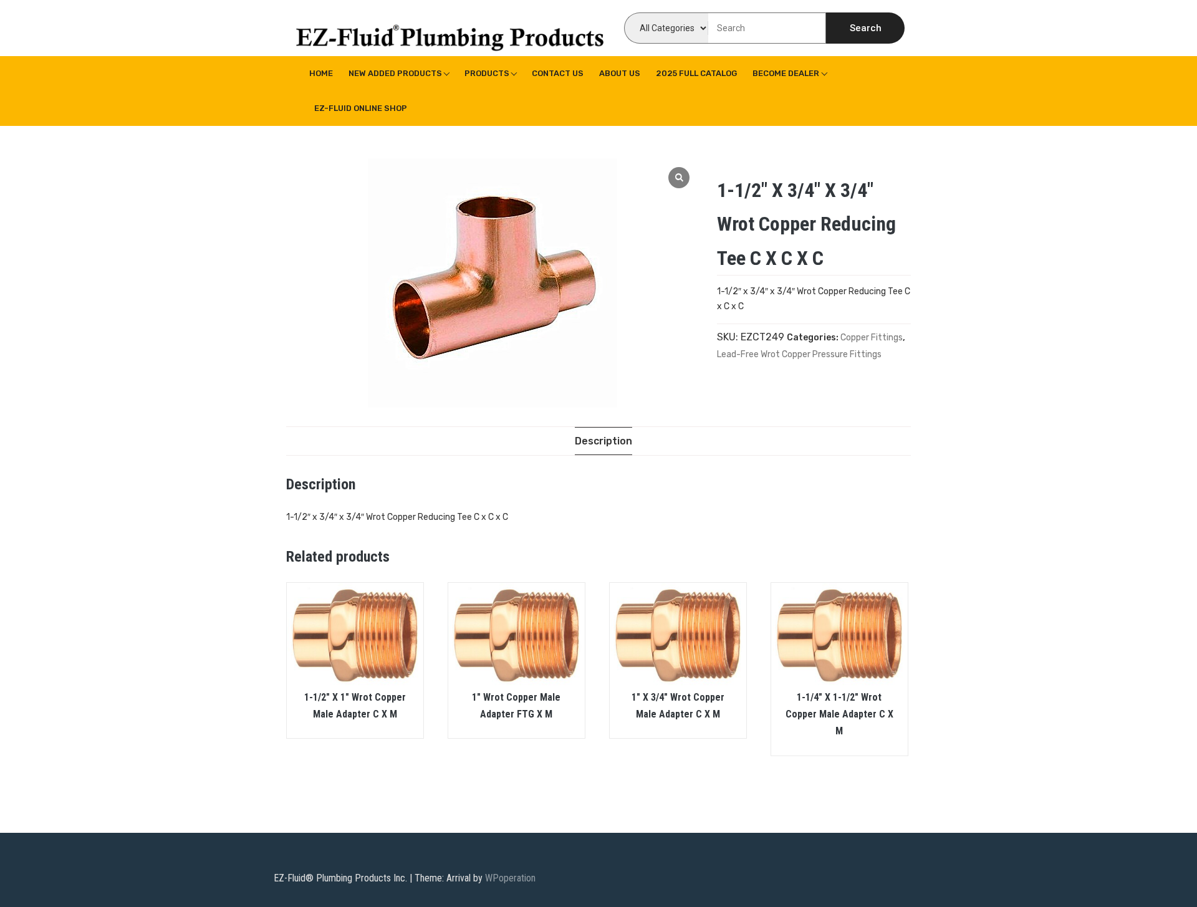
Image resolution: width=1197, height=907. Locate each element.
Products (486, 73)
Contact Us (558, 73)
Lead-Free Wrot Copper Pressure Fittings (799, 354)
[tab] (603, 441)
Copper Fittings (871, 337)
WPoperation (510, 878)
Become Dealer (785, 73)
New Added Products (395, 73)
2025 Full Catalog (696, 73)
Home (321, 73)
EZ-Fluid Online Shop (360, 108)
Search (866, 28)
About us (619, 73)
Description (603, 441)
